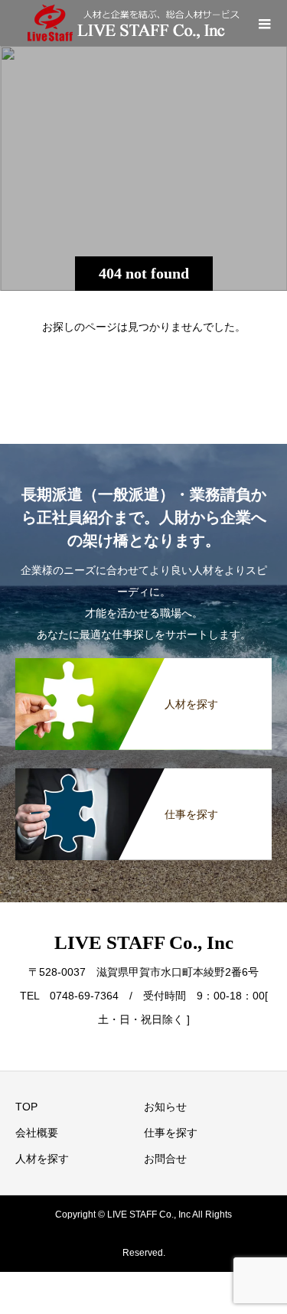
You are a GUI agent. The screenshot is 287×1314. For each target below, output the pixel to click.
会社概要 (36, 1133)
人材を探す (42, 1159)
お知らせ (165, 1106)
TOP (26, 1106)
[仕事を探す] (143, 776)
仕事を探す (170, 1133)
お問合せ (165, 1159)
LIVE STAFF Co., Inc (143, 942)
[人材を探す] (143, 665)
